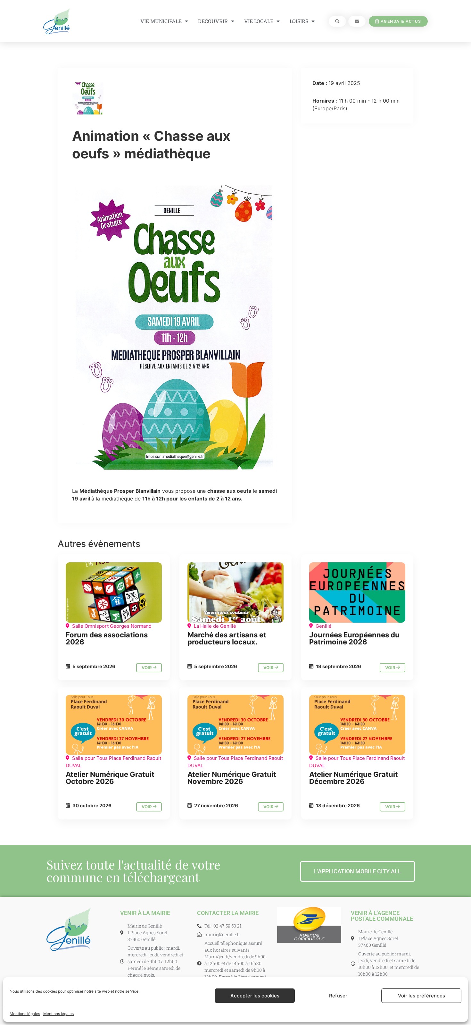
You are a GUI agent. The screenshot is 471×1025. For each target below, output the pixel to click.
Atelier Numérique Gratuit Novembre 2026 (231, 778)
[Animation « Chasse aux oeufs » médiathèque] (114, 592)
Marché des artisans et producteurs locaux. (226, 638)
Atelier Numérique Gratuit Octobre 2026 (110, 778)
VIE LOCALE (258, 21)
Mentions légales (25, 1013)
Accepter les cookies (254, 996)
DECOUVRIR (213, 21)
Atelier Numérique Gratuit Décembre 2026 (353, 778)
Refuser (338, 996)
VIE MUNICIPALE (161, 21)
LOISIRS (299, 21)
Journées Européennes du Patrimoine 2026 (354, 638)
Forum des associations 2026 (107, 638)
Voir (147, 667)
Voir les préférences (421, 996)
